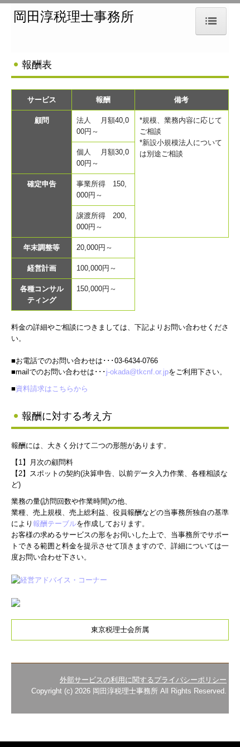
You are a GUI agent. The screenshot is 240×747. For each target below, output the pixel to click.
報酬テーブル (54, 523)
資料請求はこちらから (52, 388)
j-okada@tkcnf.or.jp (137, 372)
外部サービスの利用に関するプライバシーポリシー (143, 680)
